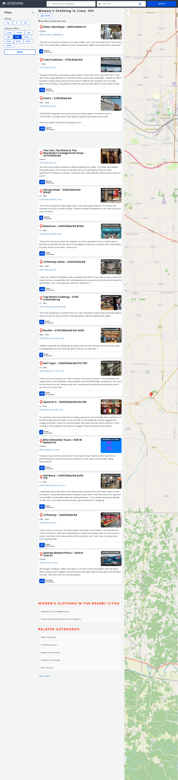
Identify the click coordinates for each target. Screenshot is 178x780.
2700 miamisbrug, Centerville (52, 306)
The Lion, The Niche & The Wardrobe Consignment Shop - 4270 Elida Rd (64, 153)
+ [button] (128, 11)
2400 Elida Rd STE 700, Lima (51, 371)
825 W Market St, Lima (49, 449)
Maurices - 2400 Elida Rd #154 (63, 226)
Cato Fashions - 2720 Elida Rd (62, 59)
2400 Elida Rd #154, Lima (50, 234)
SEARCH (161, 4)
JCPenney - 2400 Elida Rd (60, 515)
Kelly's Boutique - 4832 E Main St (64, 27)
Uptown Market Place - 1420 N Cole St (63, 554)
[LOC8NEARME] (12, 3)
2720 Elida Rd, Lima (47, 67)
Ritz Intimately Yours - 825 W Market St (62, 441)
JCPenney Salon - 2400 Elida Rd (64, 262)
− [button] (128, 15)
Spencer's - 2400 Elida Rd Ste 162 (65, 402)
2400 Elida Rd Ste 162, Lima (51, 409)
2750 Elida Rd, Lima (47, 106)
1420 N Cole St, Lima (48, 562)
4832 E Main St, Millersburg (51, 34)
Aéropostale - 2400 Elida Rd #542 (61, 191)
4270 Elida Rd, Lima (47, 162)
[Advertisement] (80, 139)
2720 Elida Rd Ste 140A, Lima (51, 338)
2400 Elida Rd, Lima (47, 269)
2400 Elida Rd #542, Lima (50, 199)
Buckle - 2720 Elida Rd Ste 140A (63, 330)
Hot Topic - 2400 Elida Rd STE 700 (65, 363)
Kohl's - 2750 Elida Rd (57, 98)
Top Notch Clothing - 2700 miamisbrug (60, 298)
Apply (20, 52)
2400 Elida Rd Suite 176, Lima (52, 485)
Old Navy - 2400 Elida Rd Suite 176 (63, 476)
